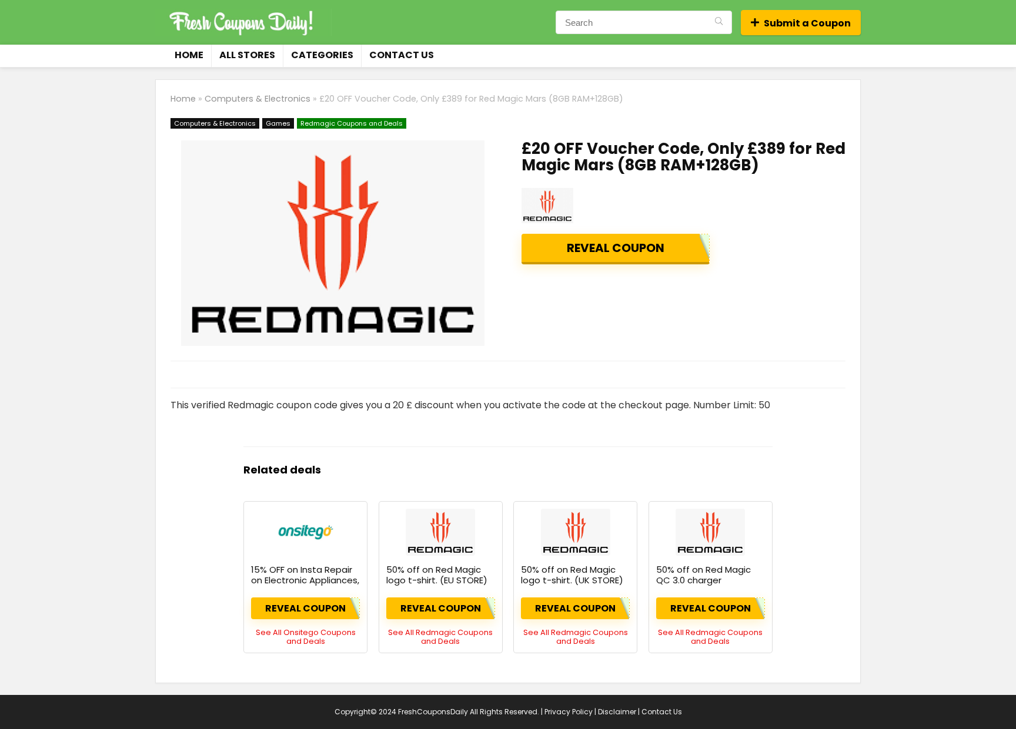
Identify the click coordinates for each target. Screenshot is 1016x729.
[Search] (719, 22)
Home (189, 55)
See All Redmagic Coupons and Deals (440, 636)
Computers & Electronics (257, 99)
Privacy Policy (568, 712)
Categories (322, 55)
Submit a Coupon (807, 23)
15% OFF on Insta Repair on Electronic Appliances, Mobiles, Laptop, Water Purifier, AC (305, 585)
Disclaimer (617, 712)
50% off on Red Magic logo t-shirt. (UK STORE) (572, 574)
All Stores (247, 55)
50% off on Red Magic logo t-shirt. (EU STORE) (436, 574)
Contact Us (401, 55)
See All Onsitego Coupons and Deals (306, 636)
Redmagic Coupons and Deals (351, 123)
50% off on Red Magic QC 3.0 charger (703, 574)
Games (278, 123)
